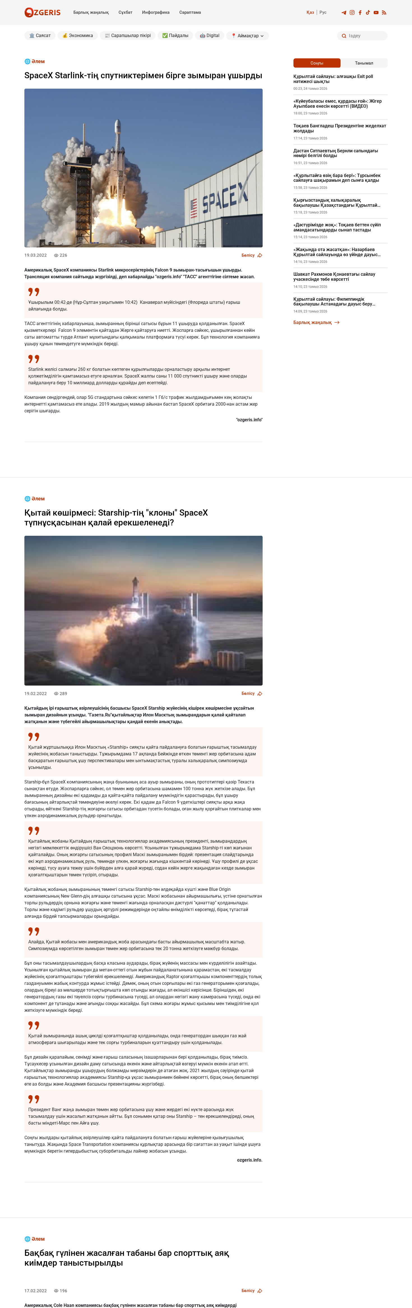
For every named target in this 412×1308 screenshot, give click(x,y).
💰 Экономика (77, 35)
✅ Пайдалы (175, 35)
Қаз (310, 12)
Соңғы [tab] (317, 63)
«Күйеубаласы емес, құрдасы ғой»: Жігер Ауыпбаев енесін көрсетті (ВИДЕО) (337, 104)
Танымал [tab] (364, 63)
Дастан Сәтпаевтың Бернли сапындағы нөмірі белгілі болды (335, 153)
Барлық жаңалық (91, 12)
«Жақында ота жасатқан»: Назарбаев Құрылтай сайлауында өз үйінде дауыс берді (335, 252)
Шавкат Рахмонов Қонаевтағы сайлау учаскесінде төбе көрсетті (334, 277)
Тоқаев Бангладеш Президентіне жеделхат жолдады (339, 128)
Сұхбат (125, 12)
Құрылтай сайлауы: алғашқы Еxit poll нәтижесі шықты (333, 79)
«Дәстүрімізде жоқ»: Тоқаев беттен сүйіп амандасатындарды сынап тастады (337, 227)
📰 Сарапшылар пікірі (128, 35)
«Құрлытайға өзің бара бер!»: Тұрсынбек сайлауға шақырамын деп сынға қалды (337, 178)
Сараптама (190, 12)
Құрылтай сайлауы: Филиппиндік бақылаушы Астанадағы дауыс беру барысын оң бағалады (332, 302)
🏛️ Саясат (40, 35)
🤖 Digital (209, 35)
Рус (323, 12)
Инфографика (156, 12)
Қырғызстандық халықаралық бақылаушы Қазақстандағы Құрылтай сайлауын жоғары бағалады (335, 203)
